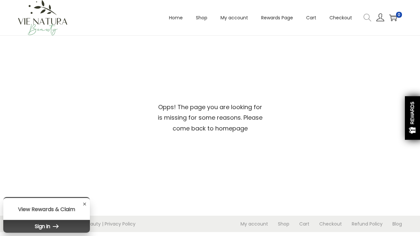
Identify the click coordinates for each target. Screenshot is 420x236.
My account (254, 224)
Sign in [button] (43, 226)
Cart (304, 224)
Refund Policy (367, 224)
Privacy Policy (120, 224)
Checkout (330, 224)
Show (412, 118)
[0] (393, 18)
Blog (397, 224)
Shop (283, 224)
